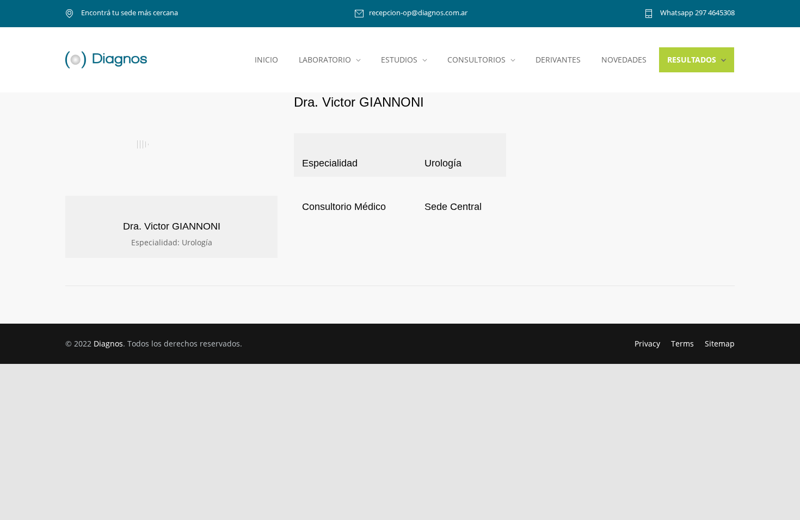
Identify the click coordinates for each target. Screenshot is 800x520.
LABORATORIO (325, 59)
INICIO (266, 59)
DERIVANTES (558, 59)
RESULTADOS (691, 59)
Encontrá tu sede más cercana (128, 13)
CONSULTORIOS (476, 59)
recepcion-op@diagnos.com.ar (418, 13)
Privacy (647, 343)
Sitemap (720, 343)
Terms (682, 343)
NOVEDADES (624, 59)
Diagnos (108, 343)
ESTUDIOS (399, 59)
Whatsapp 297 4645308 (697, 13)
